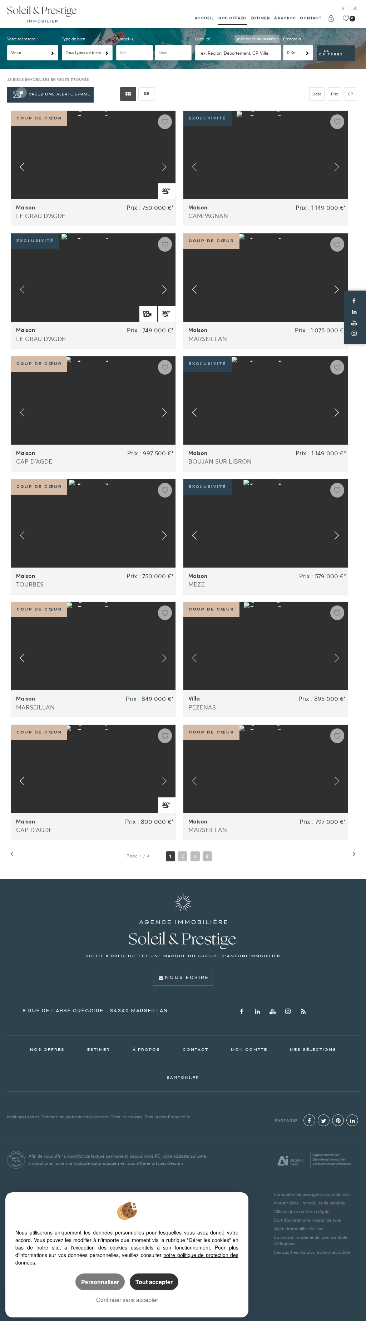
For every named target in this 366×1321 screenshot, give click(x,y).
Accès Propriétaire (173, 1116)
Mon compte (249, 1049)
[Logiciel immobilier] (291, 1160)
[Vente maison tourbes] (93, 536)
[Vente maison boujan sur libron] (265, 413)
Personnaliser (100, 1282)
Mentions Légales (23, 1116)
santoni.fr (183, 1077)
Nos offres (232, 18)
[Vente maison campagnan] (265, 168)
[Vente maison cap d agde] (93, 413)
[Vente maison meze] (265, 536)
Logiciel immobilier (326, 1155)
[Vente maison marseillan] (265, 290)
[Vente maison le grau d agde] (93, 168)
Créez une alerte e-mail (59, 94)
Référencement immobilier (331, 1164)
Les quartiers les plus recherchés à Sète (312, 1252)
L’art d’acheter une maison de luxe (307, 1220)
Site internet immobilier (329, 1159)
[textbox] (239, 53)
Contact (311, 18)
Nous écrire (187, 978)
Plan (149, 1116)
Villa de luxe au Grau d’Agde (302, 1211)
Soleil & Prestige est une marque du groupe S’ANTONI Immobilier (183, 956)
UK (354, 9)
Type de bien (73, 38)
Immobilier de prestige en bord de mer (311, 1194)
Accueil (204, 18)
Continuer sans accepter (127, 1300)
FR (343, 9)
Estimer (260, 18)
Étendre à (292, 38)
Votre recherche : (22, 38)
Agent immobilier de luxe (298, 1228)
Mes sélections (313, 1049)
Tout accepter (154, 1282)
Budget (123, 38)
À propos (285, 18)
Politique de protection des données (75, 1116)
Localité (202, 38)
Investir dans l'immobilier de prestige (309, 1203)
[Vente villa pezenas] (265, 659)
